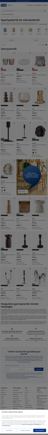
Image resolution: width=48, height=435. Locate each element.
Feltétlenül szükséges (25, 430)
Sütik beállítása (9, 430)
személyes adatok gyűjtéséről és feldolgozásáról (31, 424)
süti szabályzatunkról (6, 425)
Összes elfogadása (40, 430)
